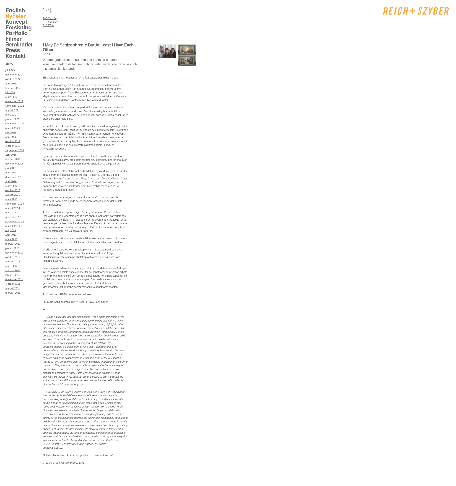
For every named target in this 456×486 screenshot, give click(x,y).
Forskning (18, 27)
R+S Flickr (48, 25)
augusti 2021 (12, 110)
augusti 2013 (12, 225)
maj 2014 (10, 212)
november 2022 (14, 101)
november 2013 (14, 217)
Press (12, 50)
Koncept (16, 21)
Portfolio (16, 33)
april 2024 (11, 83)
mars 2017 (11, 172)
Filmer (13, 38)
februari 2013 (12, 243)
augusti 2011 (12, 288)
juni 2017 (10, 168)
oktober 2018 (12, 145)
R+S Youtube (49, 18)
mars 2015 (11, 199)
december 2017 (14, 163)
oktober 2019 (12, 141)
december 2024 (14, 74)
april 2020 (11, 136)
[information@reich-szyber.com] (47, 10)
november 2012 (14, 252)
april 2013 (11, 234)
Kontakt (15, 55)
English (15, 10)
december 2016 (14, 177)
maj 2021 (10, 114)
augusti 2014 (12, 208)
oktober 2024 (12, 79)
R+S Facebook (50, 22)
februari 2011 (12, 292)
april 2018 (11, 154)
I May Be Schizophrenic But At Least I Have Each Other (75, 301)
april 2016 (11, 181)
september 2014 (14, 203)
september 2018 (14, 150)
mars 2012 (11, 266)
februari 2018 (12, 159)
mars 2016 (11, 185)
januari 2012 (12, 274)
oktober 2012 (12, 257)
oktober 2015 (12, 190)
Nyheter (15, 16)
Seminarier (19, 44)
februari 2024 (12, 88)
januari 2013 (12, 248)
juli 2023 (10, 92)
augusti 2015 (12, 194)
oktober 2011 (12, 283)
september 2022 (14, 105)
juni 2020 (10, 132)
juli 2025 (10, 70)
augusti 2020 (12, 128)
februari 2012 (12, 270)
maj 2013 (10, 230)
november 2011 (14, 279)
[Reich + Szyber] (416, 11)
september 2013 (14, 221)
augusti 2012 (12, 261)
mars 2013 (11, 239)
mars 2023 (11, 96)
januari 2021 (12, 119)
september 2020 (14, 123)
